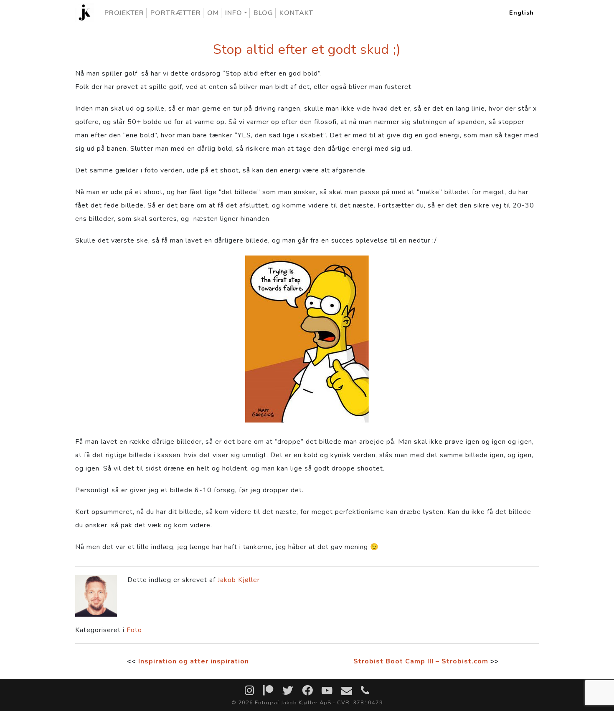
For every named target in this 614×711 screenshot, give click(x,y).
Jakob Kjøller (239, 579)
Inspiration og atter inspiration (193, 661)
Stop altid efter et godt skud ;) (307, 49)
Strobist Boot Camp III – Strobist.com (420, 661)
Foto (134, 630)
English (521, 12)
